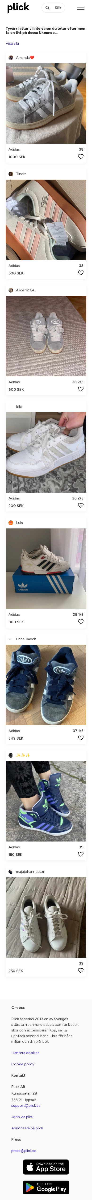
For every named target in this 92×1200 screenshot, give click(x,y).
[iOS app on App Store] (46, 1167)
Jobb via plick (22, 1117)
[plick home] (18, 8)
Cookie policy (22, 1064)
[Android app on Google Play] (46, 1187)
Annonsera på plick (27, 1128)
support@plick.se (26, 1105)
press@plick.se (23, 1150)
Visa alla (12, 43)
